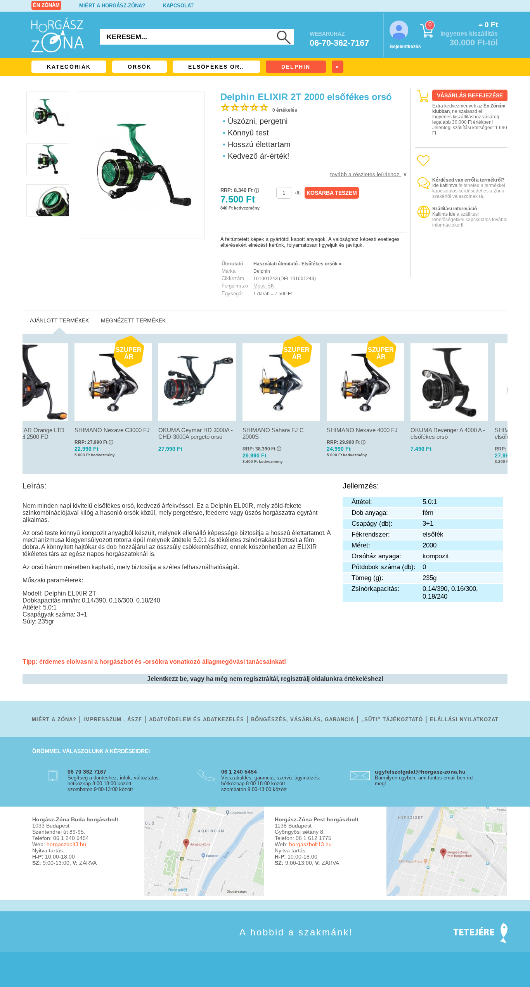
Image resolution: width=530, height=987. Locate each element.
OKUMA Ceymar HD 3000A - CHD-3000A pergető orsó (195, 433)
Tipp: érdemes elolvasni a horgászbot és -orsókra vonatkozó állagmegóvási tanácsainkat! (154, 661)
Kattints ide (444, 214)
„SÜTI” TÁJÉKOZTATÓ (392, 719)
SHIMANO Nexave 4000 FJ (362, 430)
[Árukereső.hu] (461, 270)
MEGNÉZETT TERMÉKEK (133, 320)
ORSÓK (139, 67)
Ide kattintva (444, 185)
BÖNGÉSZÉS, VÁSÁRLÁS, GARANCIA (302, 719)
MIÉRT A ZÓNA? (54, 719)
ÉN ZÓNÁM (46, 5)
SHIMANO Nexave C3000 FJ (112, 430)
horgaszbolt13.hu (310, 844)
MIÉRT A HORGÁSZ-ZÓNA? (112, 6)
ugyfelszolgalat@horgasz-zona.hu (420, 772)
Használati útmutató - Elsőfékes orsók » (297, 264)
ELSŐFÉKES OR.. (216, 67)
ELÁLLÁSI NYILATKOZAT (464, 719)
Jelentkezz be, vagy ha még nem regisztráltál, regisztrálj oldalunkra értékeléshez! (265, 678)
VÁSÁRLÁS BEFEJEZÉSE (470, 95)
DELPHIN (295, 67)
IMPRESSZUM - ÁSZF (112, 719)
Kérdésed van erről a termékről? (468, 180)
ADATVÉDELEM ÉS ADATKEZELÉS (196, 719)
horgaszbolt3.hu (66, 844)
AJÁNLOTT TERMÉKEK (59, 320)
